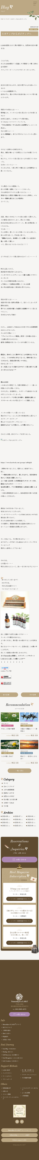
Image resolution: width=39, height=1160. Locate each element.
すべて (6, 783)
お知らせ (5, 1091)
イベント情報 (7, 1094)
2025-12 (31, 822)
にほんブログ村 (6, 671)
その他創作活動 (26, 1078)
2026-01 (19, 822)
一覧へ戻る (19, 770)
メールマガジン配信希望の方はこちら (19, 899)
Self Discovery (11, 1055)
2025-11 (6, 825)
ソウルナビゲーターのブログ (30, 1089)
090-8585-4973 (19, 1009)
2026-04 (19, 819)
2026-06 (31, 816)
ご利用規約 (25, 1096)
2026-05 (6, 819)
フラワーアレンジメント (29, 1075)
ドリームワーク (7, 1079)
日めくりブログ (9, 786)
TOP (2, 19)
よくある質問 (26, 1093)
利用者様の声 (7, 1088)
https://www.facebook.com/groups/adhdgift (16, 462)
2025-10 (19, 825)
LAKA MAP (6, 1070)
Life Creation (11, 1061)
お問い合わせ (21, 859)
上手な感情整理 (9, 790)
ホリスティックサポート (9, 542)
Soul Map (9, 1049)
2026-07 (18, 816)
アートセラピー (7, 1076)
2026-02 (6, 822)
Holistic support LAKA (19, 1140)
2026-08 (6, 816)
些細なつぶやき (9, 793)
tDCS (28, 514)
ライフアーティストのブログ (11, 1098)
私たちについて (7, 1027)
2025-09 (31, 825)
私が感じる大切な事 (10, 799)
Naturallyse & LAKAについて (12, 1024)
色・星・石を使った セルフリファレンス (28, 1070)
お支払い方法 (7, 1039)
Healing (8, 1052)
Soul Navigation (13, 1058)
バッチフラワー (7, 1073)
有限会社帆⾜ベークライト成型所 (19, 1135)
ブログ (7, 19)
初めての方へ (7, 1033)
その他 (6, 806)
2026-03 (31, 819)
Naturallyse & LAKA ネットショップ (19, 1130)
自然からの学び (9, 796)
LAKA (19, 542)
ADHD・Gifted (9, 803)
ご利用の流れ (7, 1030)
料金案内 (5, 1036)
